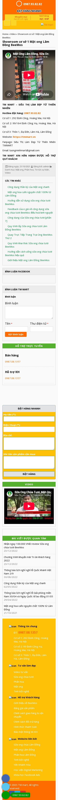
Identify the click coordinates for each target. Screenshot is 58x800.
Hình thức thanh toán (25, 726)
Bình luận (11, 303)
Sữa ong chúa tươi (24, 676)
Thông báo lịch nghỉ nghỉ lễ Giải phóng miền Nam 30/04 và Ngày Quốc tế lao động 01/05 (28, 594)
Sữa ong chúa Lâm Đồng (27, 744)
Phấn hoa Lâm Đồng (25, 754)
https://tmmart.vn (24, 136)
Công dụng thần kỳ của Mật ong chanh (28, 187)
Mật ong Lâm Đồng (24, 749)
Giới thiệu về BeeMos (25, 703)
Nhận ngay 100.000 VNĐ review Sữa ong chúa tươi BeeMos (26, 545)
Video (13, 34)
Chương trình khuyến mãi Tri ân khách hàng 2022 (27, 558)
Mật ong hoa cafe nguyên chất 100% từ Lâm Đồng (28, 607)
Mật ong (20, 169)
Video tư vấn (21, 672)
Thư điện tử (38, 323)
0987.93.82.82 (32, 4)
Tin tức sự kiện (42, 169)
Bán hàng (12, 355)
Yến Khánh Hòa (22, 764)
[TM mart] (38, 25)
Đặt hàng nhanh (29, 11)
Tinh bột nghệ (21, 691)
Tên (7, 323)
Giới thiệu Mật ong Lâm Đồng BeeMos (28, 260)
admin (46, 166)
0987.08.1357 (12, 361)
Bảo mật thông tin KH (26, 731)
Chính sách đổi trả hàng (26, 721)
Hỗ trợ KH (12, 372)
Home (5, 34)
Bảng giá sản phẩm (24, 708)
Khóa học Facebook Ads (27, 774)
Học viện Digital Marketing (28, 769)
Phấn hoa (29, 169)
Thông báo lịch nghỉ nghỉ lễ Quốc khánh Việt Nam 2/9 (27, 571)
